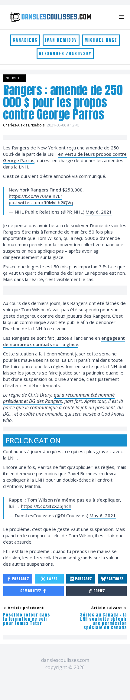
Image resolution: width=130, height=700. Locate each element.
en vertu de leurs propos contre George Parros (65, 157)
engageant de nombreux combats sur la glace (64, 341)
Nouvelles (14, 78)
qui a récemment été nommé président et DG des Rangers (59, 397)
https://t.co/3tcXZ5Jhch (46, 506)
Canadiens (25, 40)
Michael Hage (100, 40)
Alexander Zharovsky (65, 54)
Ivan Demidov (61, 40)
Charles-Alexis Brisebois (23, 125)
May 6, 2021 (99, 212)
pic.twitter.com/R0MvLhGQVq (41, 202)
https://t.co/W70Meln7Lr (35, 196)
